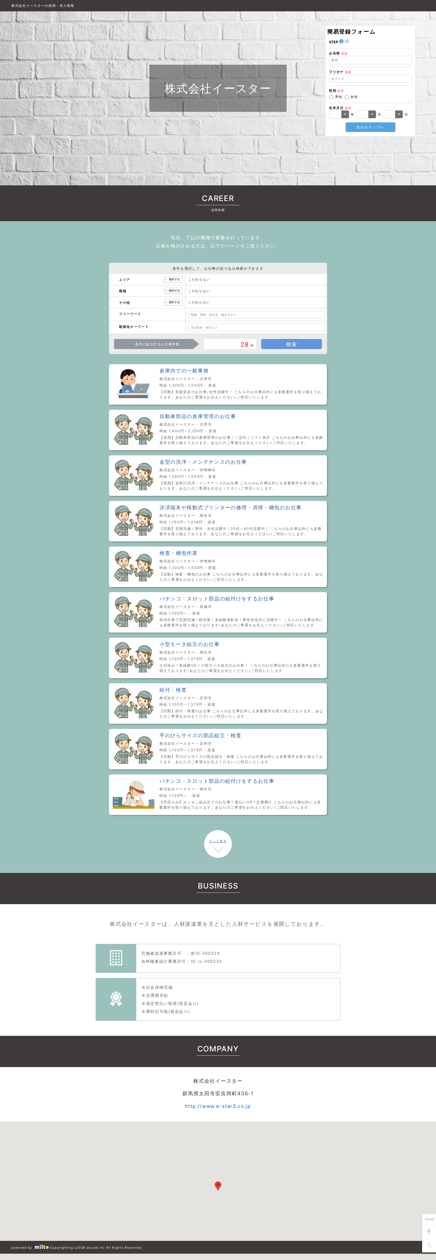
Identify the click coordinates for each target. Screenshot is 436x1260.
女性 (354, 97)
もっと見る (218, 841)
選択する (173, 279)
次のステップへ (370, 127)
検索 (291, 344)
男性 (338, 97)
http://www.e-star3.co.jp (218, 1106)
